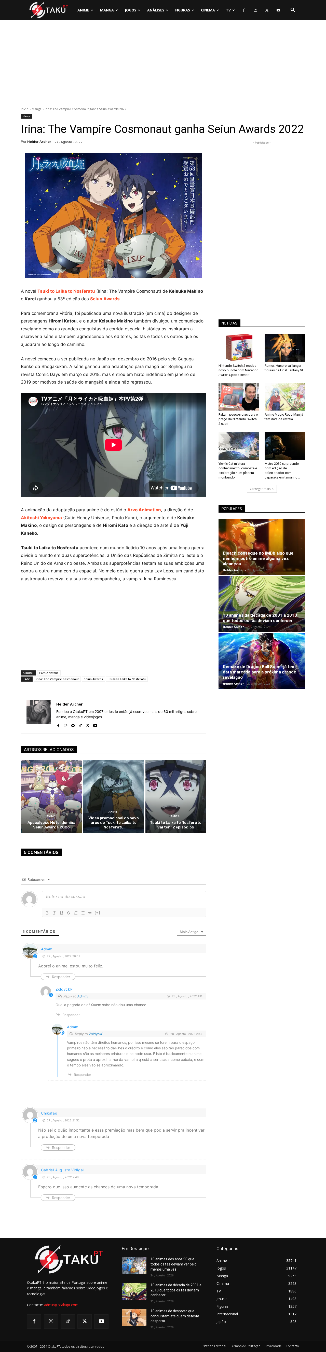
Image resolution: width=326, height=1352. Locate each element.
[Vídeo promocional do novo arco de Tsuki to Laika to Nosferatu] (113, 796)
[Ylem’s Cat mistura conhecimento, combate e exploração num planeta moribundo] (239, 446)
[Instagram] (255, 10)
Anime (50, 816)
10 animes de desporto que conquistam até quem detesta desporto (175, 1316)
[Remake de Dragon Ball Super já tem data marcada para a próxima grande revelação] (262, 661)
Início (25, 109)
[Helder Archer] (38, 714)
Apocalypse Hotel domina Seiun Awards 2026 (51, 824)
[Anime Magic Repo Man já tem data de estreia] (285, 397)
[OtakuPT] (48, 10)
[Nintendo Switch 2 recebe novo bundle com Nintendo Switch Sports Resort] (239, 348)
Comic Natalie (49, 673)
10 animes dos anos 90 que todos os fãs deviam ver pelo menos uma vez (174, 1264)
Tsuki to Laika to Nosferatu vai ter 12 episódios (175, 824)
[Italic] (54, 913)
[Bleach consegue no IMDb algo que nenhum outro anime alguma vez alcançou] (262, 547)
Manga (37, 109)
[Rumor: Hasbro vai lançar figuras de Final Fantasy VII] (285, 348)
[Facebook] (243, 10)
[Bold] (47, 913)
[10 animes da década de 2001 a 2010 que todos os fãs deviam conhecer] (262, 604)
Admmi (82, 996)
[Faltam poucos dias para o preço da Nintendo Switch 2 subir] (239, 397)
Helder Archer (39, 141)
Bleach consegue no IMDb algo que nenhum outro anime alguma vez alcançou (258, 558)
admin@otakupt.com (61, 1304)
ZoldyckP (96, 1034)
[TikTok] (80, 724)
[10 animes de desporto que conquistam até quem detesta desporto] (134, 1317)
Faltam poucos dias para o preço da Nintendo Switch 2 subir (238, 419)
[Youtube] (278, 10)
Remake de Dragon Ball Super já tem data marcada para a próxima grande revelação (259, 672)
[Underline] (61, 913)
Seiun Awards (105, 298)
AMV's (175, 816)
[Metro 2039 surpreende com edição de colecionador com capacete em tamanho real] (285, 446)
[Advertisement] (163, 65)
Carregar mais (260, 489)
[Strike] (68, 913)
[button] (293, 10)
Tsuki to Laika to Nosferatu (66, 291)
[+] (97, 912)
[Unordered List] (82, 913)
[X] (266, 10)
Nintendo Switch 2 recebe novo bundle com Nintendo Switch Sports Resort (239, 370)
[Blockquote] (89, 913)
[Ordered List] (75, 913)
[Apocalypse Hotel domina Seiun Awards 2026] (51, 796)
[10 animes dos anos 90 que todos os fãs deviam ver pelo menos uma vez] (134, 1265)
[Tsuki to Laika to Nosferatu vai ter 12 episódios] (175, 796)
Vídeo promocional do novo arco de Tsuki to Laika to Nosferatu (113, 822)
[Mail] (73, 724)
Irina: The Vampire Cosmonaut (57, 679)
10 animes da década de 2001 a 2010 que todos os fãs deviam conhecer (260, 618)
